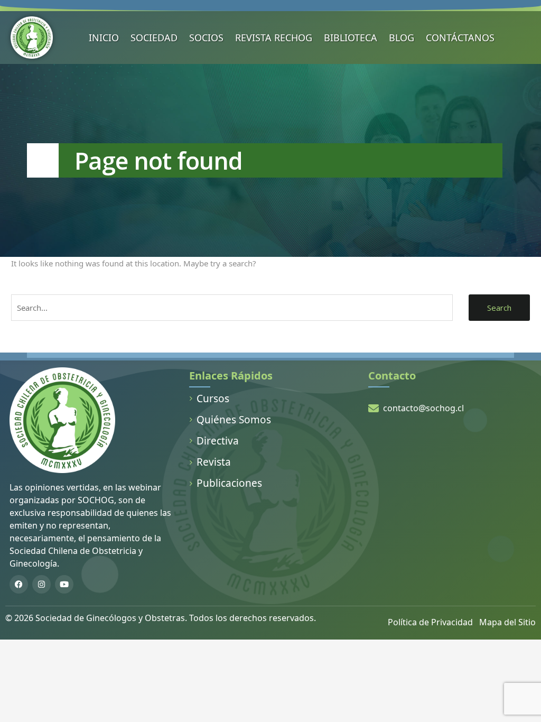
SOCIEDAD (154, 37)
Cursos (213, 398)
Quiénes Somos (234, 420)
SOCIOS (206, 37)
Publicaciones (229, 483)
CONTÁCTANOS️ (460, 37)
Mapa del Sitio (507, 622)
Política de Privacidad (430, 622)
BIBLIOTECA (350, 37)
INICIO (104, 37)
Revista (214, 462)
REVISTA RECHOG (273, 37)
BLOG (401, 37)
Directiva (218, 441)
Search (499, 307)
